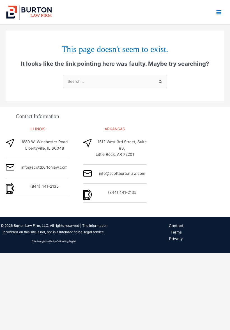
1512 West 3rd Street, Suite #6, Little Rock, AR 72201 (121, 148)
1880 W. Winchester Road (44, 142)
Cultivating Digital (66, 241)
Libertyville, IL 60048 (44, 148)
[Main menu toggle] (219, 12)
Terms (176, 232)
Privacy (176, 238)
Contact (176, 225)
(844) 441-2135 (44, 186)
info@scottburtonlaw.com (44, 167)
